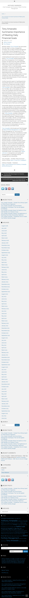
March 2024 (4, 277)
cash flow (10, 524)
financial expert (20, 530)
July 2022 (4, 311)
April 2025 (4, 262)
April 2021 (4, 347)
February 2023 (5, 308)
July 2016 (4, 389)
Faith (15, 526)
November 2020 (6, 359)
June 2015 (4, 418)
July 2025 (4, 257)
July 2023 (4, 296)
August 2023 (5, 294)
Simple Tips (21, 538)
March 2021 (4, 350)
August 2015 (5, 413)
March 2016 (4, 398)
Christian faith (19, 524)
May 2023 (4, 301)
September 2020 (6, 364)
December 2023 (6, 284)
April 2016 (4, 396)
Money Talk (3, 535)
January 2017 (5, 381)
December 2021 (5, 328)
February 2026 (5, 240)
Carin (8, 524)
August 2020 (5, 367)
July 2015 (4, 416)
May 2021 (4, 345)
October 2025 (5, 250)
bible (21, 523)
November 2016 (6, 384)
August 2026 (5, 225)
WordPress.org (5, 572)
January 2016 (5, 403)
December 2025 (6, 245)
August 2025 (5, 255)
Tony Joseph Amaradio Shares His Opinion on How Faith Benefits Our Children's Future (14, 588)
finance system (9, 530)
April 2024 (4, 274)
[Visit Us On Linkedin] (12, 190)
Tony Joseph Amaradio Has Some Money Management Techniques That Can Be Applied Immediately (12, 207)
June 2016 (4, 391)
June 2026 (4, 230)
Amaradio (3, 518)
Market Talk (20, 533)
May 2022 (4, 316)
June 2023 (4, 299)
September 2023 (6, 291)
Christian (15, 524)
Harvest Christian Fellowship (8, 533)
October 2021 (5, 333)
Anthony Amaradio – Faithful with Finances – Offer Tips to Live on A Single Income (14, 459)
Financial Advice (15, 530)
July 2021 (4, 340)
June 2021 (4, 342)
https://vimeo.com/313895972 (18, 160)
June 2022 (4, 313)
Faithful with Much (15, 529)
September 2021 (6, 335)
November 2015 (6, 406)
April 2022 (4, 318)
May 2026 (4, 233)
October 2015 (5, 408)
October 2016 (5, 386)
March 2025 (4, 264)
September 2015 (6, 411)
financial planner (6, 532)
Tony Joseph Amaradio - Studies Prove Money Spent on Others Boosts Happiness (14, 581)
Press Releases (7, 44)
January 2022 (5, 325)
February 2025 (5, 267)
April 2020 (4, 377)
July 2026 (4, 228)
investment (16, 533)
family (23, 529)
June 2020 (4, 372)
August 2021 (5, 338)
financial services (12, 532)
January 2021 (5, 355)
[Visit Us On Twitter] (2, 190)
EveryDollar (12, 526)
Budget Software (4, 524)
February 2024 (5, 279)
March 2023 (4, 306)
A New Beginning (17, 518)
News (8, 535)
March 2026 (4, 238)
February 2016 (5, 401)
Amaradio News (10, 518)
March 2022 (4, 321)
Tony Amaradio (14, 46)
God (2, 533)
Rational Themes (5, 570)
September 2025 (6, 252)
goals (27, 532)
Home (3, 13)
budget (24, 523)
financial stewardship (20, 532)
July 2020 (4, 369)
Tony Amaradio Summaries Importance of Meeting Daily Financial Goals (13, 17)
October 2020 (5, 362)
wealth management (22, 540)
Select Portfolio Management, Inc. (11, 129)
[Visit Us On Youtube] (9, 190)
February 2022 (5, 323)
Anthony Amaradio (8, 42)
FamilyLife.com (3, 530)
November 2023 (6, 286)
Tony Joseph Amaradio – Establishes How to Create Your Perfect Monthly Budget (14, 596)
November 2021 (6, 330)
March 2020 (4, 379)
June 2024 (4, 269)
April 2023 (4, 303)
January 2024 (5, 282)
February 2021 (5, 352)
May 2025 (4, 260)
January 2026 (5, 243)
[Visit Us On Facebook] (6, 190)
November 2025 (6, 247)
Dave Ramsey (25, 524)
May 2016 (4, 394)
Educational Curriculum (5, 526)
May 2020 (4, 374)
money (23, 533)
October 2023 (5, 289)
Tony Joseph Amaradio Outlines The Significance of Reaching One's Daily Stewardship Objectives (13, 592)
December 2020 (6, 357)
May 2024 (4, 272)
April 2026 (4, 235)
